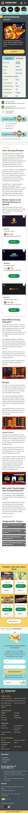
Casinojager (8, 328)
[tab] (14, 525)
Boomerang (4, 717)
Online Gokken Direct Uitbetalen (6, 706)
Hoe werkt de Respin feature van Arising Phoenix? (12, 537)
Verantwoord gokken (6, 732)
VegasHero (16, 715)
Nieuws (15, 742)
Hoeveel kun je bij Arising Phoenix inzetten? (12, 525)
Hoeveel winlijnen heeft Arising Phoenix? (11, 531)
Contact (3, 746)
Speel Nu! (14, 51)
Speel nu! (6, 586)
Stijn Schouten (11, 103)
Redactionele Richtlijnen (19, 740)
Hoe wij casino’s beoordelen (18, 728)
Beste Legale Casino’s (6, 703)
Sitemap (5, 762)
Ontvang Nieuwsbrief (14, 671)
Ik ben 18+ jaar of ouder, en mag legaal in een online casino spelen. (15, 676)
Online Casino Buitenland (20, 698)
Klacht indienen (17, 746)
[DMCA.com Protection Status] (6, 799)
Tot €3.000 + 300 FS (9, 265)
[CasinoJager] (10, 2)
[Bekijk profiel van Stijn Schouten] (3, 102)
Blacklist (3, 734)
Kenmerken (19, 58)
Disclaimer (5, 757)
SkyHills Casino (17, 717)
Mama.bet (6, 229)
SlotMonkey (17, 713)
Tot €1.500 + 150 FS (9, 231)
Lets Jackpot (4, 719)
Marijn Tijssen (11, 108)
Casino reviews (4, 728)
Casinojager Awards (18, 725)
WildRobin (3, 713)
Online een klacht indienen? (7, 803)
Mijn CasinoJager (5, 749)
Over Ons (3, 740)
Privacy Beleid (6, 760)
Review (6, 590)
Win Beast (6, 263)
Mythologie (19, 73)
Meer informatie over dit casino (12, 236)
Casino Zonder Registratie (7, 700)
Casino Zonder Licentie (19, 703)
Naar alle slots (13, 621)
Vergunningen (17, 732)
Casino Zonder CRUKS (6, 698)
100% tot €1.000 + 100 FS (11, 299)
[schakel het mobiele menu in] (25, 3)
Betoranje (6, 297)
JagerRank (3, 725)
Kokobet (3, 715)
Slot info (8, 58)
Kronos (12, 159)
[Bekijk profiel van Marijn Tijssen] (3, 107)
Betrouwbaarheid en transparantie (6, 743)
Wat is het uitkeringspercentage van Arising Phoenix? (13, 543)
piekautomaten (19, 495)
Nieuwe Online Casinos (19, 700)
